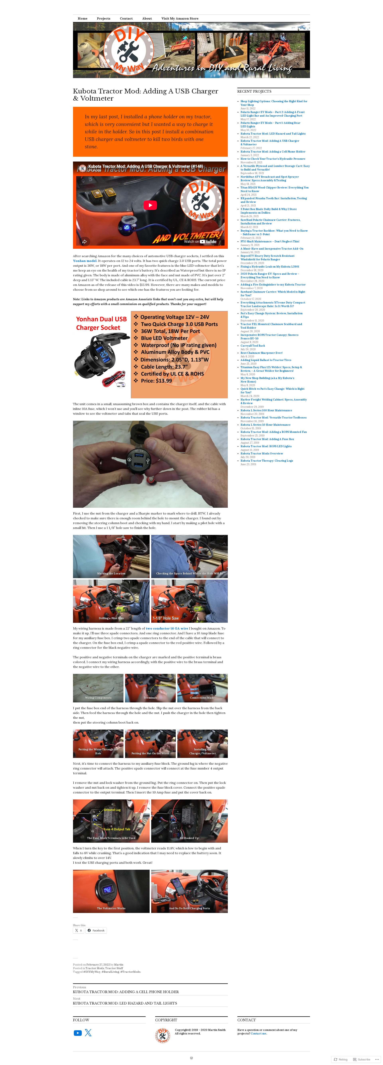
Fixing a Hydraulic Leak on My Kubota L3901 (270, 266)
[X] (88, 1033)
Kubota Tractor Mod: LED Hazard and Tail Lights (273, 133)
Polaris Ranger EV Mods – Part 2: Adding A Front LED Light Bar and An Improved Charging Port (273, 113)
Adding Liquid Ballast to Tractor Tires (266, 360)
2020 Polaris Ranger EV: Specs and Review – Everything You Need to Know (270, 275)
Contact (126, 18)
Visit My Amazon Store (179, 18)
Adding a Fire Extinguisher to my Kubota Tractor (273, 284)
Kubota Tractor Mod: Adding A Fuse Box (267, 439)
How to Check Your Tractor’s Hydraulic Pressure (273, 159)
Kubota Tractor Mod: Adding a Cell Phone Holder (273, 151)
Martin (118, 964)
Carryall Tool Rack (253, 345)
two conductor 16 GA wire (167, 628)
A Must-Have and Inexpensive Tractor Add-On (272, 248)
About (147, 18)
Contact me (258, 1033)
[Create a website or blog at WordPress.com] (191, 1058)
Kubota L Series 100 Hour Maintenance (266, 410)
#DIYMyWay (91, 972)
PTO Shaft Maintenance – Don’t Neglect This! (270, 241)
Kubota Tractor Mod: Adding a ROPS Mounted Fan (274, 432)
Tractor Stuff (114, 968)
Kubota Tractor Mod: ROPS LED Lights (266, 446)
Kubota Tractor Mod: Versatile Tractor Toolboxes (274, 417)
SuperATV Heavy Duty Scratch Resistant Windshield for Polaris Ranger (267, 257)
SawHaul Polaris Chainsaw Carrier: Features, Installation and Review (270, 221)
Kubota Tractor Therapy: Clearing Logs (267, 460)
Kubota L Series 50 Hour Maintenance (266, 424)
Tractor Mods (95, 968)
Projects (103, 18)
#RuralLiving (110, 972)
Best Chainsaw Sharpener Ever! (262, 353)
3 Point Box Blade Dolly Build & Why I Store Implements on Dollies (269, 210)
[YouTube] (78, 1033)
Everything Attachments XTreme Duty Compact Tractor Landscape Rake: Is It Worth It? (273, 304)
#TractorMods (130, 972)
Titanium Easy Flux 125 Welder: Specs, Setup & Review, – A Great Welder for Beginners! (271, 369)
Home (82, 18)
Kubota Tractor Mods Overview (262, 453)
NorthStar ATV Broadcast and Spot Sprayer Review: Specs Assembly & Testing (270, 178)
